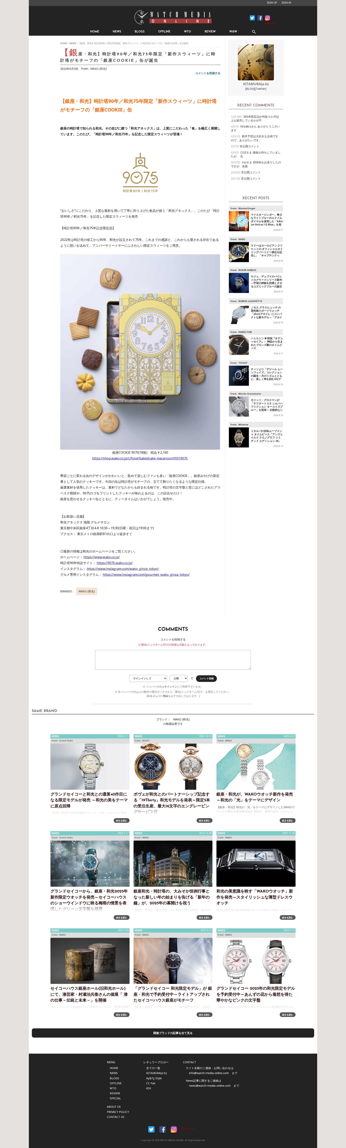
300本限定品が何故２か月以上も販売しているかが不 (255, 118)
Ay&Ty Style (154, 1078)
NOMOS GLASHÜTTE (250, 301)
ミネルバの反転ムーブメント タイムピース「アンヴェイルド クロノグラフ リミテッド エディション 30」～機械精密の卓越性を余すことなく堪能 (267, 439)
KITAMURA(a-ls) (256, 84)
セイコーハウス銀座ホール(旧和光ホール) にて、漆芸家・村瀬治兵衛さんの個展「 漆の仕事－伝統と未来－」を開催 (89, 995)
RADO (241, 239)
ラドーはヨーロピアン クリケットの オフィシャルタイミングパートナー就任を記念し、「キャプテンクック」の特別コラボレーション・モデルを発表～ (267, 254)
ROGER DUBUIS (247, 270)
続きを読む (121, 820)
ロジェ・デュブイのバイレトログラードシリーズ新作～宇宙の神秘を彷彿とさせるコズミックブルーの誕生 (266, 281)
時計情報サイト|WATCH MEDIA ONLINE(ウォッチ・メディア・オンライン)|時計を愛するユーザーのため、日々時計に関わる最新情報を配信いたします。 (173, 17)
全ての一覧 (153, 1068)
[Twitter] (260, 89)
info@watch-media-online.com (209, 1073)
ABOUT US (114, 1107)
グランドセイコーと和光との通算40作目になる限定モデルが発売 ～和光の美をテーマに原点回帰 (89, 800)
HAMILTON (245, 331)
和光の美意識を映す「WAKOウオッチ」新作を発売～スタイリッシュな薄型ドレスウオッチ (254, 897)
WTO (187, 31)
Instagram (267, 17)
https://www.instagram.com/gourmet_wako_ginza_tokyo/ (146, 574)
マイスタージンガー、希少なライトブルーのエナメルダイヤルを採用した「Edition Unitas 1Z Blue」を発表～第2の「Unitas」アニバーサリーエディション (267, 223)
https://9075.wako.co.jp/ (115, 563)
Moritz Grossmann (249, 393)
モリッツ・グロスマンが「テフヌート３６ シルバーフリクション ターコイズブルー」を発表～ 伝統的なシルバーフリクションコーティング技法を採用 (267, 408)
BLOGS (140, 31)
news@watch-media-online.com (210, 1085)
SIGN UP (272, 3)
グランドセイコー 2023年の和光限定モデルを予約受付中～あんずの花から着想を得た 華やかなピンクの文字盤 (255, 995)
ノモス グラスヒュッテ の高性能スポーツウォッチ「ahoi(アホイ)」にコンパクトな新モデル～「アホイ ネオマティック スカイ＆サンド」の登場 (267, 316)
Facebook (252, 17)
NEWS (117, 31)
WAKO (228, 740)
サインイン (170, 686)
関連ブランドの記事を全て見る (173, 1033)
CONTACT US (115, 1117)
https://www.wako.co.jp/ (101, 557)
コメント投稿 (206, 678)
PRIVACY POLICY (118, 1112)
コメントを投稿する (207, 73)
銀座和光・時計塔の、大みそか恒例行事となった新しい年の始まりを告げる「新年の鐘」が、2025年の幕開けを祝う (172, 897)
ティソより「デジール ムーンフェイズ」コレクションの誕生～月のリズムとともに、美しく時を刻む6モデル (267, 376)
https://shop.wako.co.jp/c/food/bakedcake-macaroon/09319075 (140, 458)
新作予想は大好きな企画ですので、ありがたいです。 (254, 138)
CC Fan (150, 1083)
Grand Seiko (66, 740)
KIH (148, 1088)
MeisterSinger (246, 208)
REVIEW (210, 31)
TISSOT (242, 362)
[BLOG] (250, 89)
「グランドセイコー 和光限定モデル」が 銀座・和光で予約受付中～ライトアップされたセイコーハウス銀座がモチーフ (173, 995)
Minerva (243, 424)
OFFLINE (164, 31)
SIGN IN (286, 3)
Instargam (174, 1129)
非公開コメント (249, 146)
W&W (233, 31)
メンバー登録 (160, 696)
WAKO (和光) (98, 69)
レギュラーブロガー (156, 1062)
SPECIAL (115, 1098)
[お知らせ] (269, 23)
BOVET (146, 740)
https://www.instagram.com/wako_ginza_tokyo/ (123, 568)
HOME (94, 31)
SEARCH (254, 31)
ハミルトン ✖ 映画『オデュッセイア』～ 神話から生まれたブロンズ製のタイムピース (267, 343)
